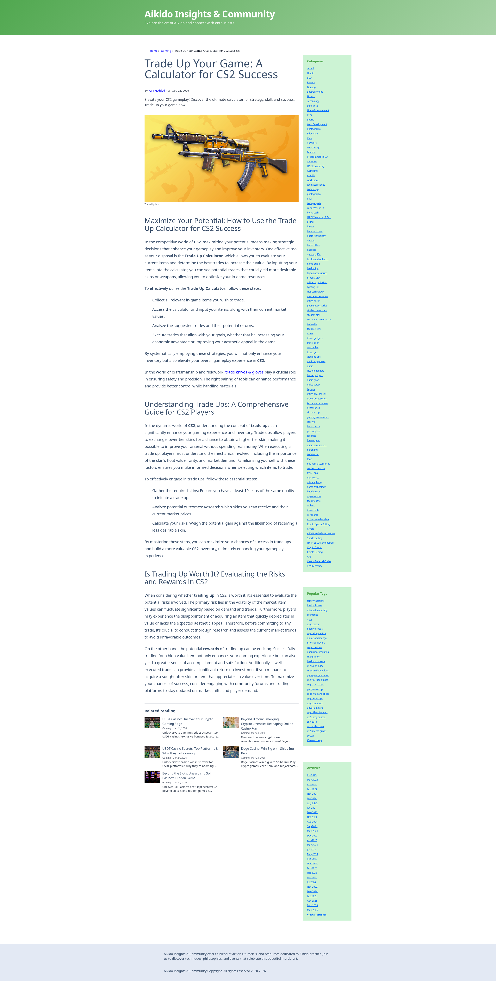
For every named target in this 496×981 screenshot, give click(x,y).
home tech (313, 212)
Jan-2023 (312, 877)
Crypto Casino (314, 547)
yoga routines (314, 647)
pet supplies (313, 431)
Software (312, 143)
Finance (311, 152)
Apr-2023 (312, 840)
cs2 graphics (314, 656)
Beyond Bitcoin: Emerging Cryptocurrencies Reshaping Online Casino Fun (267, 724)
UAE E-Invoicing (315, 166)
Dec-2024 (312, 891)
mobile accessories (317, 296)
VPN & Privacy (314, 566)
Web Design (313, 147)
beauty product (315, 628)
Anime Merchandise (318, 519)
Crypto (310, 528)
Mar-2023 (312, 779)
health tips (312, 268)
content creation (316, 468)
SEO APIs (312, 161)
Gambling (312, 170)
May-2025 (312, 910)
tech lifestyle (314, 501)
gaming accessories (318, 417)
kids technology (315, 291)
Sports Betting (314, 538)
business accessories (318, 463)
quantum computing (318, 652)
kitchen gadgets (315, 370)
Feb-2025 (312, 896)
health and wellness (317, 259)
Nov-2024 (312, 793)
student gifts (313, 315)
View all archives (316, 914)
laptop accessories (317, 273)
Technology (313, 101)
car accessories (315, 208)
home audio (313, 263)
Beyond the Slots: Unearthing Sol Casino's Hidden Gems (186, 775)
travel (310, 333)
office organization (317, 282)
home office (313, 245)
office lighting (314, 482)
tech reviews (314, 328)
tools (309, 459)
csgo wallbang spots (318, 693)
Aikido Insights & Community (210, 14)
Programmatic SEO (317, 156)
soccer (310, 735)
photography (314, 194)
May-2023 (312, 831)
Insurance (312, 105)
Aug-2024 (312, 821)
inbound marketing (317, 610)
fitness (310, 226)
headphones (313, 491)
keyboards (312, 514)
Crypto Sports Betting (318, 524)
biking (310, 222)
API (309, 556)
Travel (310, 68)
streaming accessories (319, 319)
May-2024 (312, 854)
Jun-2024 (312, 807)
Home (154, 50)
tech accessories (316, 184)
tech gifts (312, 324)
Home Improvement (318, 110)
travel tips (312, 473)
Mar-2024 (312, 845)
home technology (316, 487)
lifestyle (311, 421)
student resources (317, 310)
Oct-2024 (312, 817)
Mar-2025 (312, 905)
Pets (309, 115)
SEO (309, 77)
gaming (311, 240)
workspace (313, 180)
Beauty (311, 82)
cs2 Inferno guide (316, 731)
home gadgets (315, 375)
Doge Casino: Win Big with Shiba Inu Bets (267, 750)
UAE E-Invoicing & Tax (319, 217)
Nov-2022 (312, 886)
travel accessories (317, 398)
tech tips (311, 435)
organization (314, 496)
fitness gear (313, 440)
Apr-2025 (312, 900)
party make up (315, 689)
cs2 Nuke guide (315, 666)
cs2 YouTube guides (317, 680)
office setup (313, 384)
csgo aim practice (316, 633)
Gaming (166, 50)
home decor (313, 426)
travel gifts (313, 352)
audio (310, 366)
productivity (313, 277)
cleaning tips (314, 412)
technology (313, 189)
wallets (311, 505)
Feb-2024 (312, 789)
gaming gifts (313, 254)
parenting (312, 449)
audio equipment (316, 361)
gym (309, 619)
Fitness (311, 96)
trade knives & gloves (244, 372)
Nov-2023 (312, 863)
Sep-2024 (312, 826)
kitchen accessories (317, 403)
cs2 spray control (316, 717)
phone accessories (317, 305)
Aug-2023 (312, 803)
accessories (313, 408)
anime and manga (317, 638)
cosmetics (312, 614)
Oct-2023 (312, 872)
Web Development (317, 124)
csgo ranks (313, 624)
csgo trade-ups (315, 703)
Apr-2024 (312, 784)
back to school (314, 231)
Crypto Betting (315, 552)
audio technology (316, 236)
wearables (312, 347)
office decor (313, 301)
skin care (312, 721)
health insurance (316, 661)
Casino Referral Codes (319, 561)
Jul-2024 (311, 882)
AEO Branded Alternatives (321, 533)
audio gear (313, 380)
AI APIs (311, 175)
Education (312, 133)
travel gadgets (315, 338)
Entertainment (315, 91)
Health (310, 73)
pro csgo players (316, 642)
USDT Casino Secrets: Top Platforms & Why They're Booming (190, 750)
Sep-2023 (312, 859)
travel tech (313, 510)
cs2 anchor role (315, 726)
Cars (309, 138)
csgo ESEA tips (315, 698)
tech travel (313, 454)
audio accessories (316, 445)
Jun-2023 (312, 775)
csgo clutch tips (315, 684)
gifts (309, 198)
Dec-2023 (312, 812)
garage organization (318, 675)
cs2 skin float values (318, 670)
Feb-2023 (312, 868)
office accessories (316, 394)
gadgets (311, 249)
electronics (313, 477)
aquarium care (315, 707)
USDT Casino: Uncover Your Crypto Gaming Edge (187, 721)
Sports (310, 119)
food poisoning (315, 605)
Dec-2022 (312, 835)
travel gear (313, 342)
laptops (311, 389)
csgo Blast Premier (317, 712)
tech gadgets (314, 203)
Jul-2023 (311, 849)
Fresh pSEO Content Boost (321, 542)
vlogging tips (314, 356)
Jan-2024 (312, 798)
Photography (314, 129)
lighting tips (313, 287)
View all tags (314, 740)
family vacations (316, 600)
